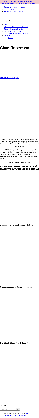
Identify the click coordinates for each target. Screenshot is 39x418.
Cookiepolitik (4, 415)
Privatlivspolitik (15, 415)
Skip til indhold (9, 9)
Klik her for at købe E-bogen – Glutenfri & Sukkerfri (19, 3)
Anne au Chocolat (19, 17)
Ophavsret (29, 413)
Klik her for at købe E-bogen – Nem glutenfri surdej (17, 1)
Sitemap (24, 415)
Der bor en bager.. (9, 77)
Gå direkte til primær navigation (14, 7)
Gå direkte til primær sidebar (13, 11)
